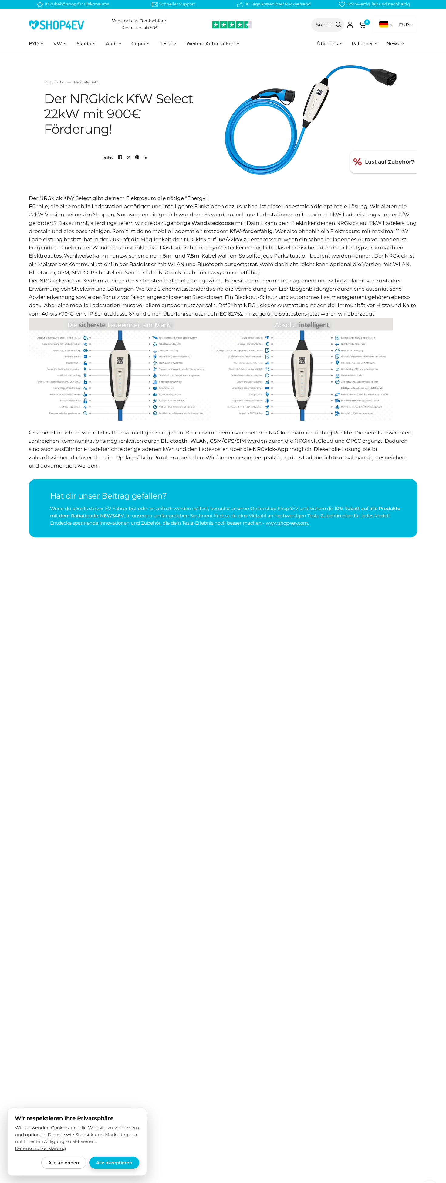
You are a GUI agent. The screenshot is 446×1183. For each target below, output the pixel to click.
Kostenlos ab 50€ (139, 27)
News (393, 43)
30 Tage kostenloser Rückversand (278, 4)
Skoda (84, 43)
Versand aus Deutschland (140, 20)
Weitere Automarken (210, 43)
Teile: (107, 157)
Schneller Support (177, 4)
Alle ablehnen (63, 1162)
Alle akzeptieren (114, 1162)
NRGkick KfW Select (65, 198)
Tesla (165, 43)
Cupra (138, 43)
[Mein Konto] (350, 24)
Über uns (327, 43)
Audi (111, 43)
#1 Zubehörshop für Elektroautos (77, 4)
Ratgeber (362, 43)
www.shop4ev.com (287, 523)
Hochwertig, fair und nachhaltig (378, 4)
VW (57, 43)
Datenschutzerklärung (40, 1148)
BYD (34, 43)
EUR (404, 25)
